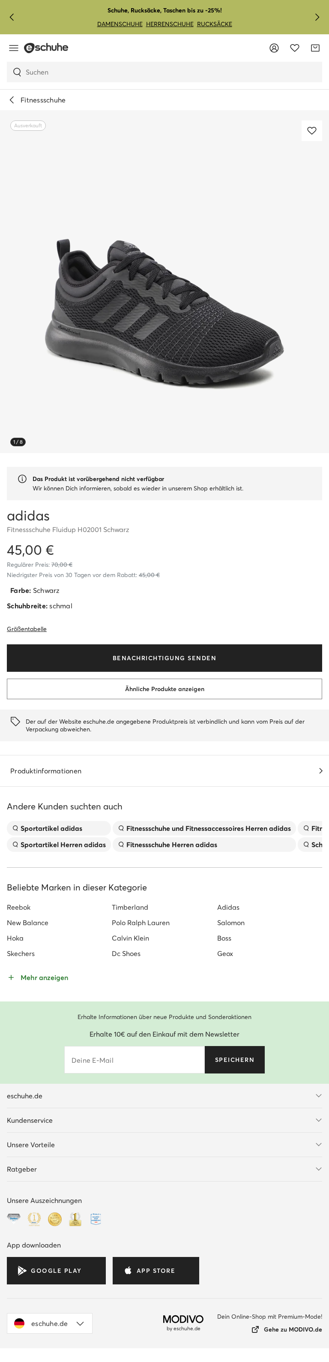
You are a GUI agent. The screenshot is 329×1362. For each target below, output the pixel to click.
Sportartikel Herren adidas (63, 844)
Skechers (21, 953)
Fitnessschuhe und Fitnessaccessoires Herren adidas (208, 828)
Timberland (130, 907)
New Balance (27, 922)
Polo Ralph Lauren (141, 922)
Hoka (15, 938)
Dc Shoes (126, 953)
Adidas (228, 907)
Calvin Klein (130, 938)
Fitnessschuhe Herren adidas (171, 844)
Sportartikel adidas (51, 828)
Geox (225, 953)
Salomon (231, 922)
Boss (224, 938)
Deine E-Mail (93, 1060)
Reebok (18, 907)
